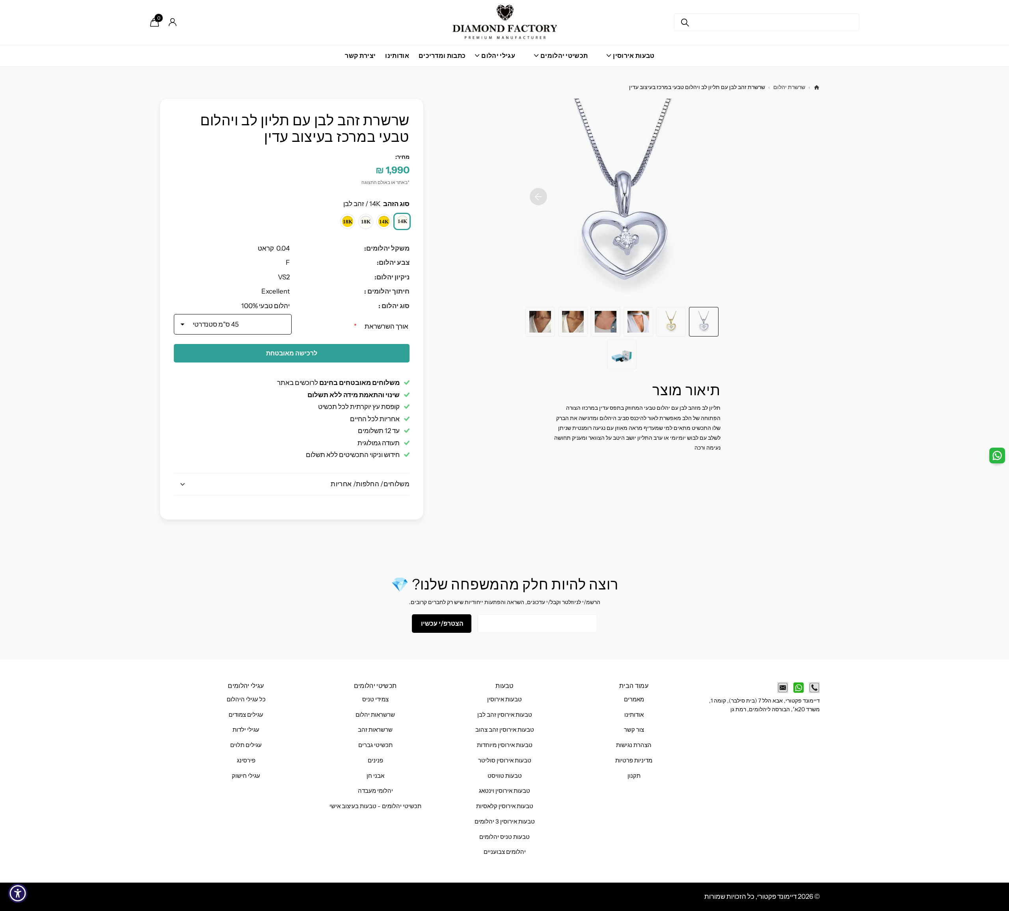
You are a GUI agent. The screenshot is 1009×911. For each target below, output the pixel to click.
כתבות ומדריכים (442, 55)
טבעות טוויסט (505, 775)
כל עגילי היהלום (246, 699)
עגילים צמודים (246, 714)
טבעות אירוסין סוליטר (504, 760)
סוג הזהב (376, 204)
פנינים (375, 760)
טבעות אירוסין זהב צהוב (504, 729)
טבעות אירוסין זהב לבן (504, 714)
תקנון (633, 775)
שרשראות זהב (375, 729)
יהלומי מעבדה (375, 790)
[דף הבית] (817, 87)
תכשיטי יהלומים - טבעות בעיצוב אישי (375, 806)
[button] (538, 196)
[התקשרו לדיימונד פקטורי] (814, 687)
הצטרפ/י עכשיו (442, 623)
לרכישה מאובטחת (291, 353)
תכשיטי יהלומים (375, 686)
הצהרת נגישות (634, 745)
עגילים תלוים (246, 745)
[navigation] (704, 322)
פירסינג (246, 760)
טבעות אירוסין (504, 699)
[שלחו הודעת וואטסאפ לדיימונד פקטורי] (798, 687)
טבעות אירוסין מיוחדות (504, 745)
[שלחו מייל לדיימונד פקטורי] (782, 687)
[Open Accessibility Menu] (18, 893)
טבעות (504, 686)
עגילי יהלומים (246, 686)
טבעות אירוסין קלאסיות (504, 806)
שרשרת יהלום (789, 87)
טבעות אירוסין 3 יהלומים (505, 821)
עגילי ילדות (246, 729)
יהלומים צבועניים (505, 851)
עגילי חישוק (246, 775)
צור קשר (634, 729)
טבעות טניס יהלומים (504, 836)
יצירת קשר (360, 55)
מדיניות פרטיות (633, 760)
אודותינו (397, 55)
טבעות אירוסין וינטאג (504, 790)
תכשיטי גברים (375, 745)
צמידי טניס (375, 699)
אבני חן (375, 775)
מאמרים (634, 699)
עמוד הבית (633, 686)
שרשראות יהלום (375, 714)
